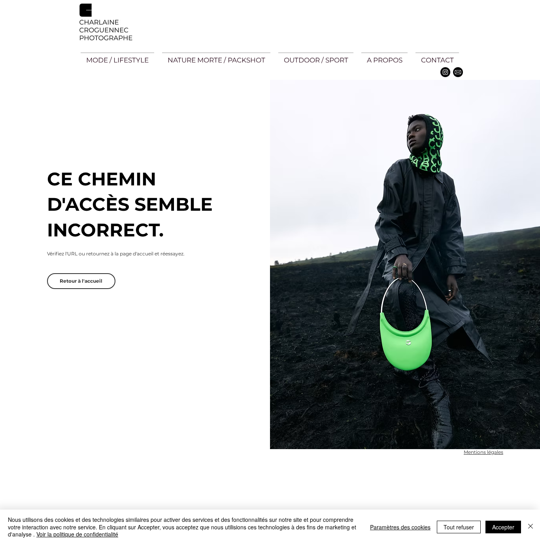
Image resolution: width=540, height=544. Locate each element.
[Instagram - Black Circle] (445, 72)
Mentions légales (483, 452)
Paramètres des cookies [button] (400, 527)
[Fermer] (530, 527)
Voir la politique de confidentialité (77, 534)
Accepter (503, 527)
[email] (458, 72)
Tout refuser (459, 527)
